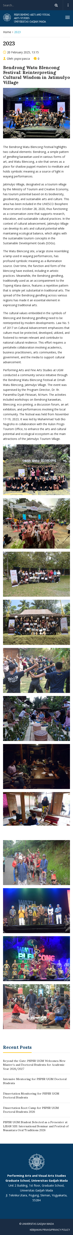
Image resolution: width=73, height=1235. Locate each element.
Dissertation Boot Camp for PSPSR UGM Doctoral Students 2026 (31, 1110)
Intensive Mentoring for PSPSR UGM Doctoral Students (35, 1081)
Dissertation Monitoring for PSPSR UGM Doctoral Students (31, 1095)
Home (7, 32)
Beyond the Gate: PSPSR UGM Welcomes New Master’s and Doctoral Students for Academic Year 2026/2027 (34, 1065)
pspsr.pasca (22, 59)
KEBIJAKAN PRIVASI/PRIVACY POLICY (50, 1230)
